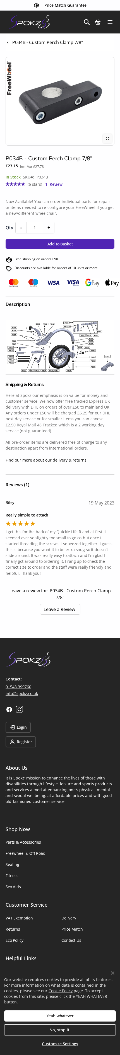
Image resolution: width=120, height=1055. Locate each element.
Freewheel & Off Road (25, 853)
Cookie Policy (61, 990)
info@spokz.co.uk (22, 693)
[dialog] (60, 1011)
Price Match (72, 929)
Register (24, 741)
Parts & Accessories (23, 842)
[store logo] (25, 22)
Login (22, 727)
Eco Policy (14, 940)
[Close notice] (112, 973)
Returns (13, 929)
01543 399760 (18, 686)
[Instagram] (19, 709)
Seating (12, 864)
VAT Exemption (19, 918)
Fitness (12, 875)
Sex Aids (13, 886)
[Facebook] (9, 709)
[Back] (8, 42)
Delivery (68, 918)
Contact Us (71, 940)
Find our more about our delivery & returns (46, 460)
